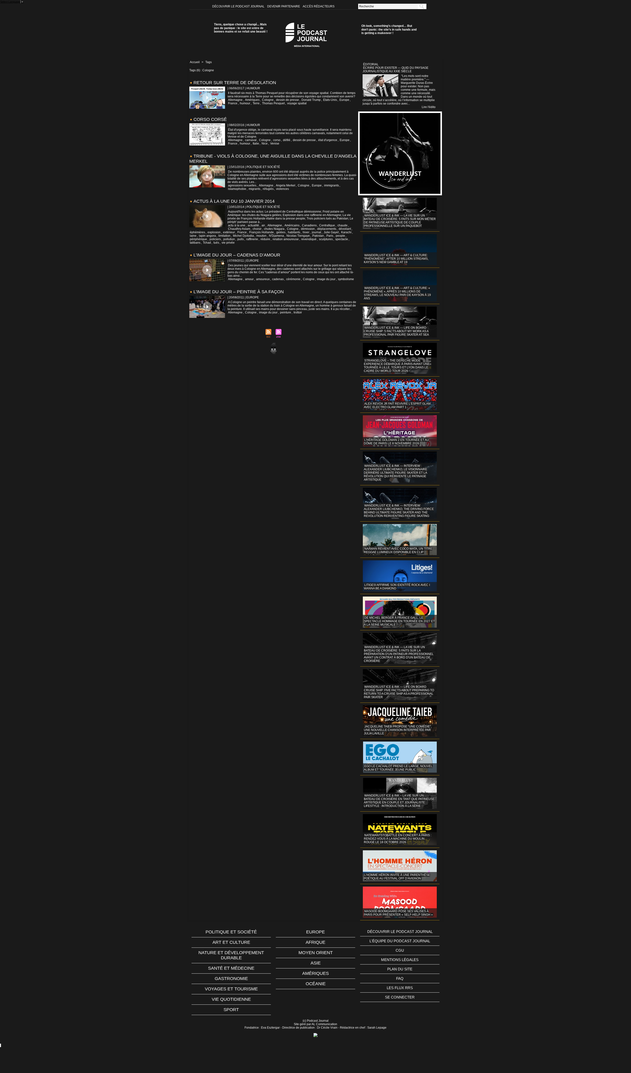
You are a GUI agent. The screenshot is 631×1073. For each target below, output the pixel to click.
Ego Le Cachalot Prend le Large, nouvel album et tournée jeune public (398, 767)
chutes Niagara (274, 229)
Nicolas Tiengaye (298, 235)
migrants (254, 189)
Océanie (316, 983)
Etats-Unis (330, 100)
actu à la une (236, 225)
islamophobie (237, 189)
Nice (265, 143)
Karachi (346, 232)
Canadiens (309, 225)
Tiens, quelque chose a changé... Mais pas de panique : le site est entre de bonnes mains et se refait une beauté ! (240, 28)
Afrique (315, 942)
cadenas (278, 279)
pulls (240, 239)
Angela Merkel (285, 185)
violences (282, 189)
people (340, 235)
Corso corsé (210, 119)
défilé (286, 140)
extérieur (229, 232)
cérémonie (293, 279)
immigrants (331, 185)
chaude (342, 225)
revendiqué (308, 239)
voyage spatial (297, 103)
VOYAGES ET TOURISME (231, 988)
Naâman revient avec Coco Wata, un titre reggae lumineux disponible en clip (398, 550)
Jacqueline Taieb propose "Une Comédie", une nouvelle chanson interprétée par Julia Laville (398, 730)
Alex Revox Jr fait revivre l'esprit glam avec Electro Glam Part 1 (397, 405)
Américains (291, 225)
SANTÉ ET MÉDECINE (231, 968)
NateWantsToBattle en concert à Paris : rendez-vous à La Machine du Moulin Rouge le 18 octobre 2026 (397, 839)
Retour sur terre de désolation (234, 82)
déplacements (326, 229)
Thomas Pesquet (273, 103)
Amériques (252, 100)
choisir (257, 229)
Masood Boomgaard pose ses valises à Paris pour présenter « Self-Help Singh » (398, 912)
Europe (344, 100)
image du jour (326, 279)
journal (316, 232)
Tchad (207, 242)
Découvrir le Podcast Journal (238, 6)
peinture (285, 312)
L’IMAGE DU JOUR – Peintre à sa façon (238, 291)
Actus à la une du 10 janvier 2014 (234, 201)
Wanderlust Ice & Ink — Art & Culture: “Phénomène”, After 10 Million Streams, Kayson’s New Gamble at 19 (396, 259)
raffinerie (252, 239)
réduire (265, 239)
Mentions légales (400, 960)
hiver (306, 232)
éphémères (197, 232)
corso (276, 140)
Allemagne (235, 100)
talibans (195, 242)
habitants (294, 232)
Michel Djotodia (243, 235)
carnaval (251, 140)
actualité (253, 225)
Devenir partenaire (284, 6)
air (263, 225)
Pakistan (318, 235)
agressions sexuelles (242, 185)
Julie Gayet (331, 232)
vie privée (228, 242)
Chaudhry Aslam (239, 229)
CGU (400, 950)
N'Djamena (276, 235)
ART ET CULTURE (231, 942)
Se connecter (400, 997)
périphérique (198, 239)
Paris (329, 235)
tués (216, 242)
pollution (229, 239)
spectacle (341, 239)
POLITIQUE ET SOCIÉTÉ (231, 931)
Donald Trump (311, 100)
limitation (224, 235)
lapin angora (207, 235)
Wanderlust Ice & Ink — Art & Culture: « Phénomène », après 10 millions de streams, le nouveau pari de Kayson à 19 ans (397, 293)
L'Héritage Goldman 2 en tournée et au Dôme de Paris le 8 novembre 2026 (396, 441)
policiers (215, 239)
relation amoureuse (286, 239)
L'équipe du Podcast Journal (399, 941)
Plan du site (399, 969)
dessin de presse (287, 100)
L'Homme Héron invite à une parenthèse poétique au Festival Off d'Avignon (397, 876)
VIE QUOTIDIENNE (231, 999)
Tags (208, 62)
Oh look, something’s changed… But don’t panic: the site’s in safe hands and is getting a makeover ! (389, 29)
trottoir (298, 312)
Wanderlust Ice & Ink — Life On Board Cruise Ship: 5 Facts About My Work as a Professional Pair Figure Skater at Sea (396, 331)
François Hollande (261, 232)
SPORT (231, 1009)
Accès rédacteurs (318, 6)
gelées (280, 232)
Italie (256, 143)
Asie (316, 963)
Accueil (195, 62)
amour (249, 279)
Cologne (268, 100)
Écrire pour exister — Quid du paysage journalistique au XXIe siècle (395, 69)
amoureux (263, 279)
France (232, 103)
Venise (274, 143)
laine (193, 235)
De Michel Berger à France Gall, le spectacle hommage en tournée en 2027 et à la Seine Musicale (399, 621)
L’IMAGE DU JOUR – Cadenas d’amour (236, 255)
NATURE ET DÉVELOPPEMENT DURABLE (231, 955)
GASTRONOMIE (231, 978)
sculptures (326, 239)
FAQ (399, 978)
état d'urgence (327, 140)
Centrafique (327, 225)
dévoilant (345, 229)
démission (308, 229)
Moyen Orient (315, 952)
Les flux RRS (400, 988)
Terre (256, 103)
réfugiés (268, 189)
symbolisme (346, 279)
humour (245, 103)
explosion (214, 232)
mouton (261, 235)
